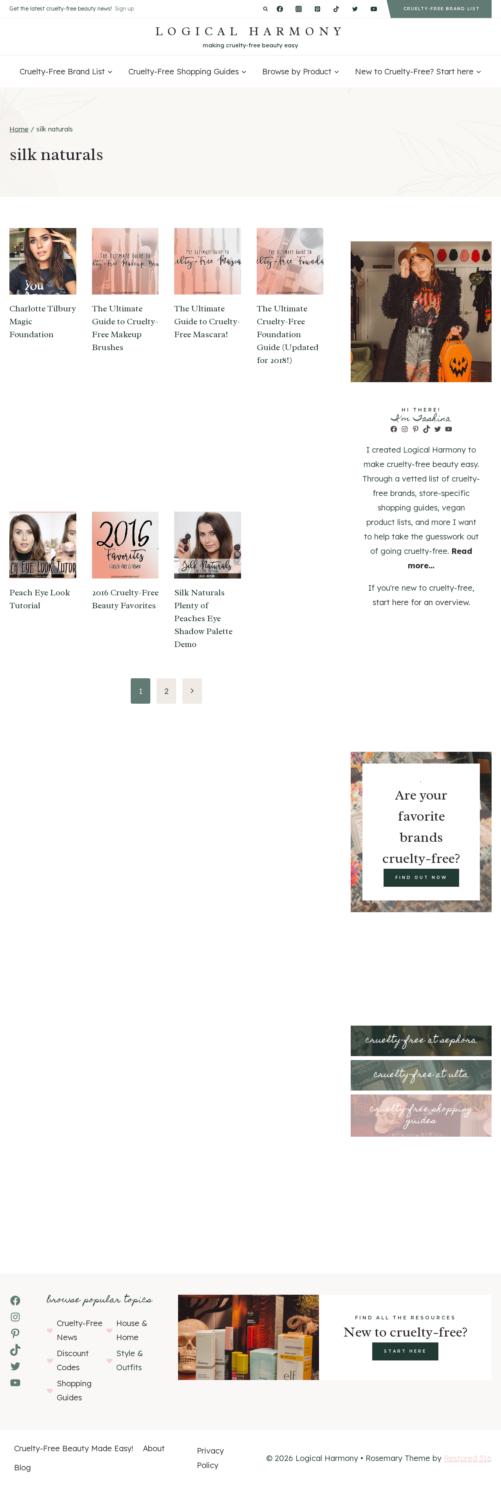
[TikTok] (336, 9)
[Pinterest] (317, 9)
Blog (22, 1467)
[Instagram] (298, 9)
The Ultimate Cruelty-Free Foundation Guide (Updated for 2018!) (288, 334)
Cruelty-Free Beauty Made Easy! (73, 1448)
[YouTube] (374, 9)
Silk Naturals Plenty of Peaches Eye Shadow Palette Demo (203, 618)
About (154, 1448)
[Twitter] (355, 9)
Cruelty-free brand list (442, 8)
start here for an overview (421, 602)
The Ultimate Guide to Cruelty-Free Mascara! (207, 321)
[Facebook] (280, 9)
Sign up (124, 8)
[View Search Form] (265, 9)
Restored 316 (468, 1458)
